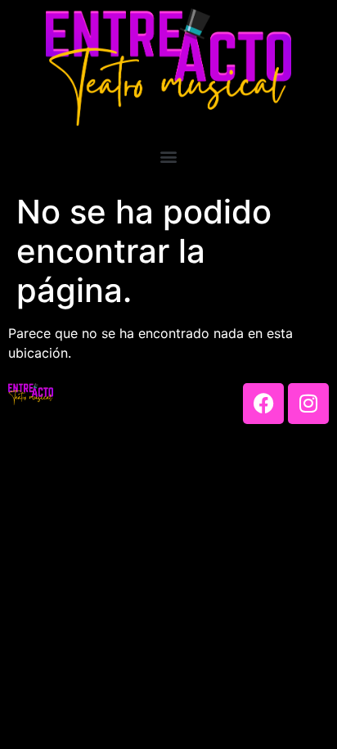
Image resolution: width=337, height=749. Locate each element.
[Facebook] (263, 403)
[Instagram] (308, 403)
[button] (168, 155)
